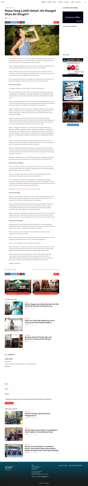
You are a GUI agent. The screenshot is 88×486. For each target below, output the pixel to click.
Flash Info (7, 7)
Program (49, 2)
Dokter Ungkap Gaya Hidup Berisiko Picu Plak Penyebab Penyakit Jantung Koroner (42, 305)
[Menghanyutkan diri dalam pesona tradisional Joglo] (73, 112)
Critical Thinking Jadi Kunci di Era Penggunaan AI (37, 414)
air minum (48, 269)
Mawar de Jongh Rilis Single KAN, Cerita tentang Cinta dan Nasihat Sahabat (40, 321)
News (54, 2)
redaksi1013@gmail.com (43, 476)
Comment (7, 366)
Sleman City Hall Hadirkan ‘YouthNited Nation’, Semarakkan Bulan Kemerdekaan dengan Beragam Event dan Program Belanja (42, 448)
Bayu (27, 308)
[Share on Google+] (18, 22)
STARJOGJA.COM (13, 58)
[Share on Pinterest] (21, 22)
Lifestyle (60, 2)
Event (72, 2)
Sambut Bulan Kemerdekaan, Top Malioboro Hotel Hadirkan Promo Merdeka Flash (41, 431)
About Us (78, 2)
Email (6, 389)
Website (7, 394)
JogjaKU (66, 2)
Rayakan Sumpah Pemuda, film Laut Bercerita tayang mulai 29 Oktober (38, 338)
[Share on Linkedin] (23, 22)
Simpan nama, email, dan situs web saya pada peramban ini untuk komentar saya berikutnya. (29, 399)
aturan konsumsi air (55, 269)
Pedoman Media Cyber (75, 465)
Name (6, 384)
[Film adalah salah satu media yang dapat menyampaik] (73, 91)
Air (25, 58)
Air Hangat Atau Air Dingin (40, 269)
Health (12, 7)
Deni (10, 18)
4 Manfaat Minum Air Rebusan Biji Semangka (28, 189)
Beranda (43, 2)
